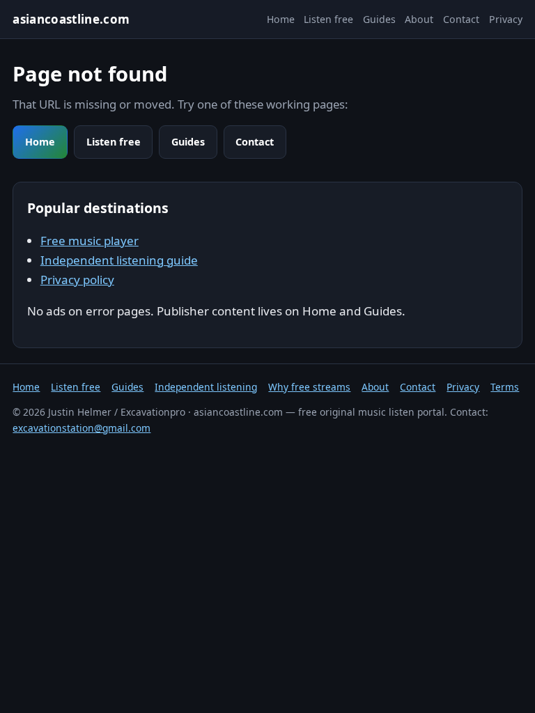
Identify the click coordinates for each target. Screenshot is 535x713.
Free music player (89, 241)
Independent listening (206, 386)
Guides (379, 19)
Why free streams (309, 386)
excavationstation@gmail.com (81, 427)
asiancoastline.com (71, 19)
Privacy (505, 19)
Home (281, 19)
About (419, 19)
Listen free (328, 19)
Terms (504, 386)
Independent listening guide (119, 260)
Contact (461, 19)
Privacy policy (77, 280)
